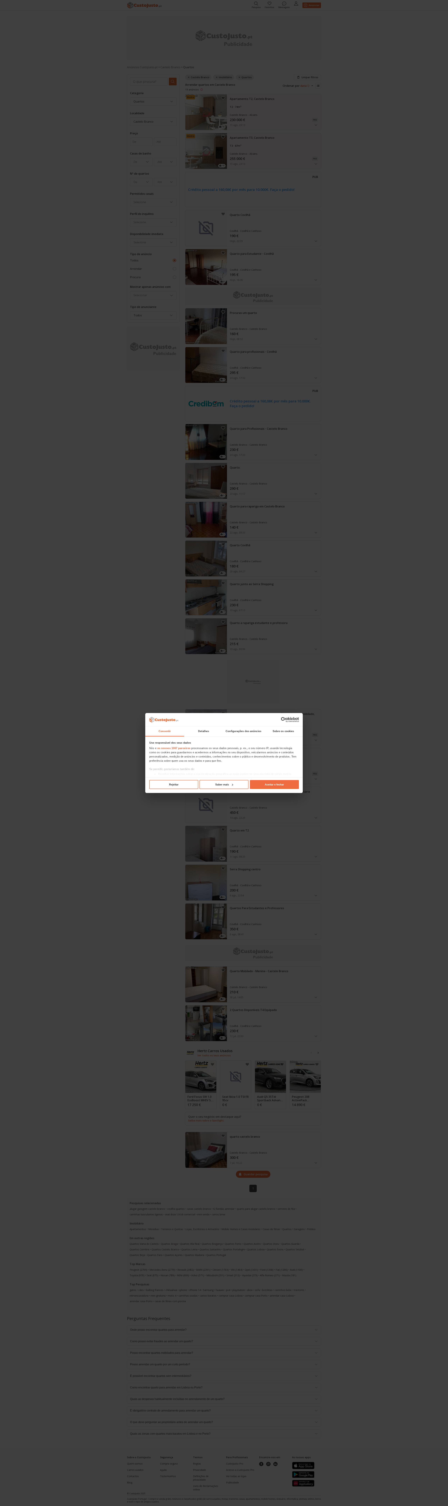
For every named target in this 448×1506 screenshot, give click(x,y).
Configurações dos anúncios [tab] (243, 731)
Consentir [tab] (165, 731)
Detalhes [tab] (203, 731)
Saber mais (222, 784)
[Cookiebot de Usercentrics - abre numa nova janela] (283, 719)
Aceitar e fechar (274, 784)
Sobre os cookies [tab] (283, 731)
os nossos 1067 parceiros (174, 748)
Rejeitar (173, 784)
